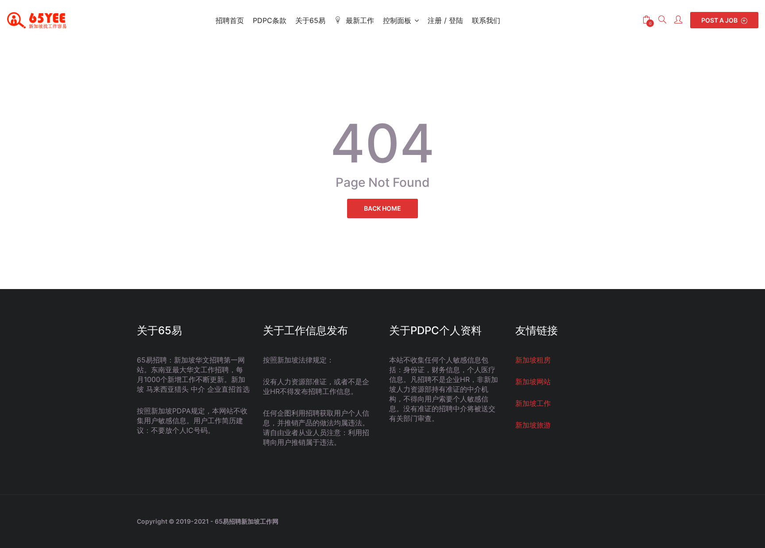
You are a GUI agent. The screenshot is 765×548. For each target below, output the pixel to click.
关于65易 (310, 20)
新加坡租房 (533, 359)
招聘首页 (230, 20)
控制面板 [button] (397, 20)
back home (382, 208)
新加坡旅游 (533, 425)
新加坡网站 (533, 381)
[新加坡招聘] (40, 20)
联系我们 (486, 20)
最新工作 (360, 20)
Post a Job (720, 20)
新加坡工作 (533, 403)
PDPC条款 (269, 20)
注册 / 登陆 (445, 20)
